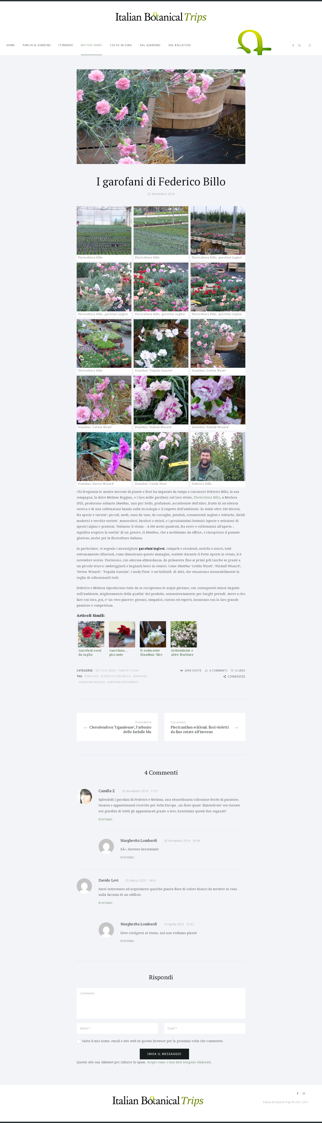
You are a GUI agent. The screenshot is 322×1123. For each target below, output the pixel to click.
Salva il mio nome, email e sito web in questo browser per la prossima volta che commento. (152, 1041)
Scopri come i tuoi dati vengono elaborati (179, 1062)
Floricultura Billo (116, 676)
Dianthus (92, 676)
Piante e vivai (128, 670)
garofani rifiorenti (122, 682)
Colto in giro (121, 45)
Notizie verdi (91, 45)
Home (11, 45)
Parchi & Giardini (37, 45)
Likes (240, 670)
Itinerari (65, 45)
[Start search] (309, 45)
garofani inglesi (92, 682)
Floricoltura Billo (206, 497)
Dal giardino (150, 45)
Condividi (236, 676)
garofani (140, 676)
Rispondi (106, 819)
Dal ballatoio (180, 45)
